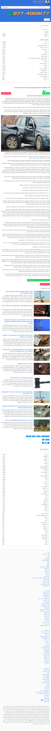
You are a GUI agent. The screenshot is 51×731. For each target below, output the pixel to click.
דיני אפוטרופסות (45, 638)
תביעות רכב (46, 681)
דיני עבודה (47, 571)
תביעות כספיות (46, 595)
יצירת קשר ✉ (46, 93)
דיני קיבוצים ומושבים (44, 625)
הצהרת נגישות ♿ (45, 700)
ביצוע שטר (47, 608)
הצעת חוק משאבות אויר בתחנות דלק (22, 378)
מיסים (48, 565)
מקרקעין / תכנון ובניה (44, 567)
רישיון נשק (47, 652)
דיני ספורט (47, 601)
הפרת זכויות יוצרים (45, 647)
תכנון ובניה (47, 687)
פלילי (48, 555)
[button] (48, 443)
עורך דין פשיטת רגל (45, 605)
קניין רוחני (47, 573)
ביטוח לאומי (46, 559)
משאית (34, 436)
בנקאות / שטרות (45, 560)
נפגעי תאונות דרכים (35, 158)
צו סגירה (47, 663)
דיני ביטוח (47, 635)
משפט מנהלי (46, 651)
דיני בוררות (46, 639)
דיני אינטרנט (46, 658)
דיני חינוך (47, 641)
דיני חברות (47, 616)
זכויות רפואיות (46, 600)
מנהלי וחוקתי (46, 579)
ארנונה (47, 644)
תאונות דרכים (46, 676)
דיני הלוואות (46, 614)
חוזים (48, 562)
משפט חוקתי (46, 662)
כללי (43, 439)
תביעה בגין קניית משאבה (25, 363)
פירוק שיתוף (46, 649)
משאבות (38, 436)
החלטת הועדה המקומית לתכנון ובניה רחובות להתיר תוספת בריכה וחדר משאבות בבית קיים (17, 350)
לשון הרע (47, 620)
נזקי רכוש (47, 685)
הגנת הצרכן (46, 576)
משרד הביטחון (46, 582)
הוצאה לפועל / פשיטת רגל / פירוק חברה (40, 578)
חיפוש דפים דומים (6, 93)
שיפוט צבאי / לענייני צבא (43, 598)
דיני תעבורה (46, 697)
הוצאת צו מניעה (45, 679)
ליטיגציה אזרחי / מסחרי (44, 693)
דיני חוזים (47, 643)
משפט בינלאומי (45, 603)
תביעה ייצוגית (46, 592)
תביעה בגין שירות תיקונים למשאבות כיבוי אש (19, 420)
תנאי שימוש (46, 701)
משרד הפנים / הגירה (44, 584)
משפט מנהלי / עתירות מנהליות (42, 692)
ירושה (48, 563)
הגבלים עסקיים (46, 606)
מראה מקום (46, 613)
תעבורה (47, 574)
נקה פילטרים (45, 29)
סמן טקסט (48, 90)
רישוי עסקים (46, 670)
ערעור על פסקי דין (45, 682)
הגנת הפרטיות (46, 654)
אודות (48, 673)
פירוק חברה (46, 630)
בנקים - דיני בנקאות (44, 609)
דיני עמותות (46, 597)
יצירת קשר (47, 624)
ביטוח (48, 557)
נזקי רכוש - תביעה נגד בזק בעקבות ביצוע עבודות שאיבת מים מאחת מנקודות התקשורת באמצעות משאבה (18, 321)
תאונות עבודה (46, 678)
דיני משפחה (46, 568)
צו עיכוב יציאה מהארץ (44, 636)
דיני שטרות (46, 668)
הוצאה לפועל (46, 646)
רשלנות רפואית (46, 586)
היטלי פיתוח (46, 655)
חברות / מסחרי (45, 581)
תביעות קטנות (46, 593)
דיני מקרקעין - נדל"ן (45, 690)
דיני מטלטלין (46, 657)
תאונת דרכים (28, 436)
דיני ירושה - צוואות (45, 632)
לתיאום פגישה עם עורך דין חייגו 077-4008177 (38, 280)
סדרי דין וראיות (46, 554)
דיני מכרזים (46, 660)
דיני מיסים (47, 617)
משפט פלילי (46, 698)
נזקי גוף (47, 684)
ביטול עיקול (46, 619)
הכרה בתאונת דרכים (45, 436)
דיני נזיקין (47, 439)
